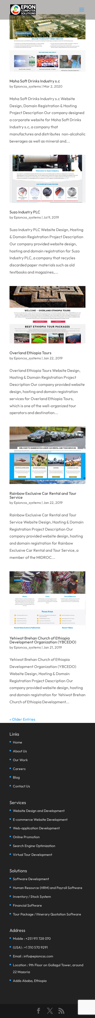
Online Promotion (26, 837)
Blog (16, 777)
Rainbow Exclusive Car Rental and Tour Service (43, 495)
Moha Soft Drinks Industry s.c (35, 80)
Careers (19, 769)
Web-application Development (36, 828)
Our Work (20, 760)
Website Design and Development (39, 811)
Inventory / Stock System (32, 896)
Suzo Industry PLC (25, 211)
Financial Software (27, 905)
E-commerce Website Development (40, 819)
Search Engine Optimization (34, 846)
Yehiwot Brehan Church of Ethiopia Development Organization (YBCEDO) (43, 640)
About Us (20, 751)
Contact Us (21, 786)
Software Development (31, 879)
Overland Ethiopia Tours (30, 352)
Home (17, 742)
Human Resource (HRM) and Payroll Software (47, 888)
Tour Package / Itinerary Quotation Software (47, 914)
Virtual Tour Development (32, 854)
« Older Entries (22, 719)
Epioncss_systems (27, 86)
